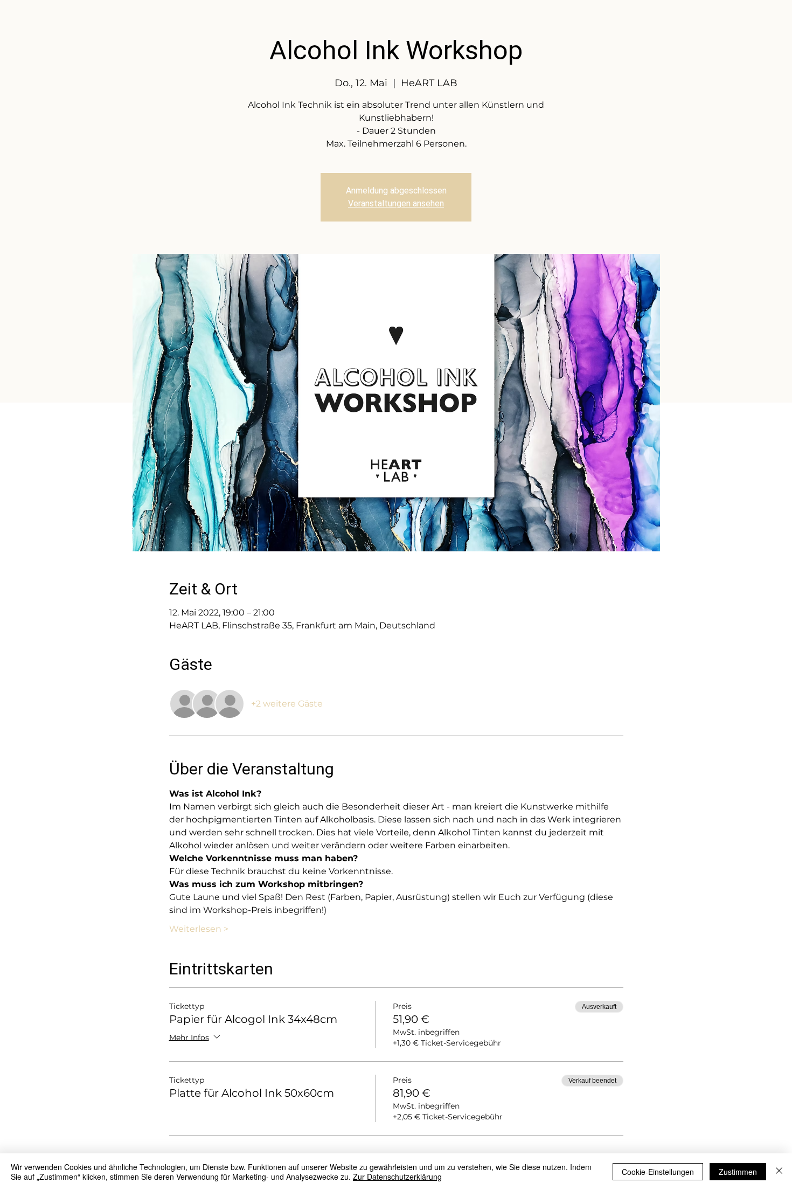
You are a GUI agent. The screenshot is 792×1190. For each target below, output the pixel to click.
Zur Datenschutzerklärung (397, 1176)
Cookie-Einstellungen (658, 1171)
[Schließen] (779, 1171)
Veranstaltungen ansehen (396, 203)
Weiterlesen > (198, 929)
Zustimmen (738, 1171)
